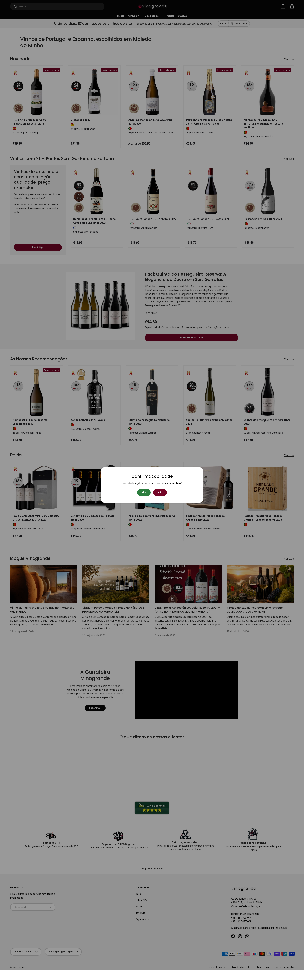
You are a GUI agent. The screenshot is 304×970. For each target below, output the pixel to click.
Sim (144, 492)
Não (160, 492)
